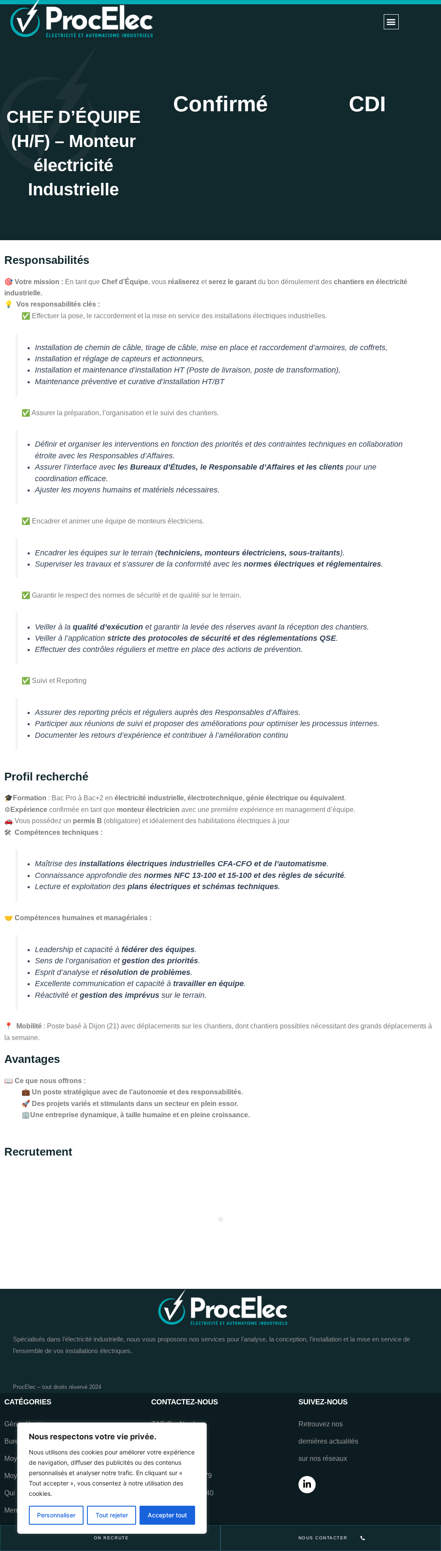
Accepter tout (167, 1515)
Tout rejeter (112, 1515)
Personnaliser (56, 1515)
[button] (391, 21)
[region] (112, 1478)
